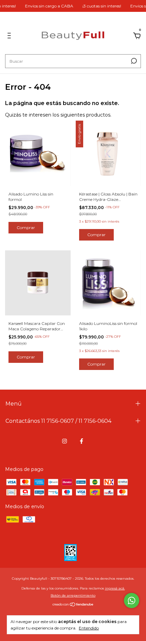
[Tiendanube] (73, 605)
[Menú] (10, 36)
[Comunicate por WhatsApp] (131, 600)
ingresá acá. (115, 588)
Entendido (89, 627)
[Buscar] (133, 61)
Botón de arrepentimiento (73, 595)
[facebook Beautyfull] (81, 441)
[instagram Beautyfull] (64, 441)
